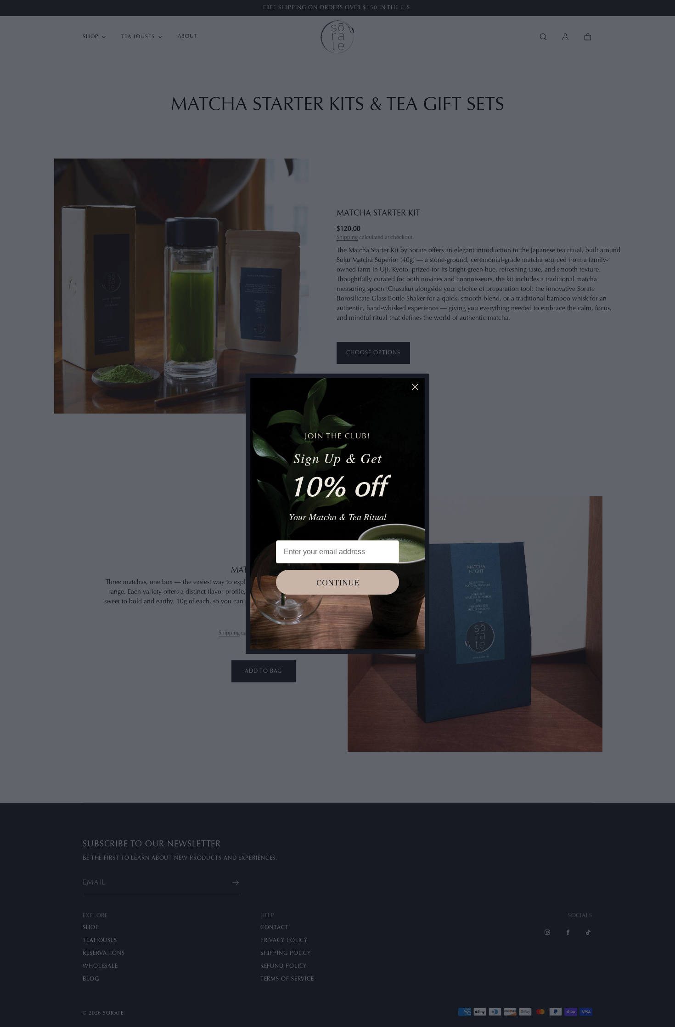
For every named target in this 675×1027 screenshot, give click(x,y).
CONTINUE (337, 582)
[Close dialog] (415, 387)
